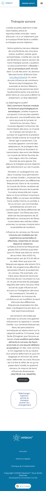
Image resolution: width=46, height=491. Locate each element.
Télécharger (23, 380)
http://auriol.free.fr (18, 77)
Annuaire (23, 451)
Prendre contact (28, 3)
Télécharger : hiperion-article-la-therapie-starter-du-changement (24, 399)
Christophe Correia (29, 478)
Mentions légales (23, 459)
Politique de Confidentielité (23, 466)
